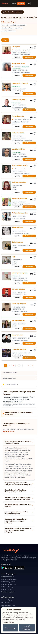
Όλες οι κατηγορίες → (7, 592)
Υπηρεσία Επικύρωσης (8, 605)
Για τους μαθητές (6, 600)
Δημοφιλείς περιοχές (9, 378)
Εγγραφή (21, 3)
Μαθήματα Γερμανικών (8, 582)
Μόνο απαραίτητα (10, 628)
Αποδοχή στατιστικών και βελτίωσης (27, 628)
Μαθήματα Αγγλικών (7, 576)
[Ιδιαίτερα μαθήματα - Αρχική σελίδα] (5, 3)
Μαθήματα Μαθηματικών (9, 579)
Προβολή (17, 57)
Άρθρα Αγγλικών (8, 431)
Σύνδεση (13, 3)
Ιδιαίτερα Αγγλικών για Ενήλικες (15, 477)
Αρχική (4, 12)
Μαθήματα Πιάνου (7, 589)
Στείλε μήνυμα (29, 57)
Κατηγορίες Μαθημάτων (10, 373)
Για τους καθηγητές (7, 602)
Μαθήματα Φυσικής (7, 587)
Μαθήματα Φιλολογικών (8, 584)
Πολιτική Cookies (8, 622)
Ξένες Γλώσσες (12, 12)
